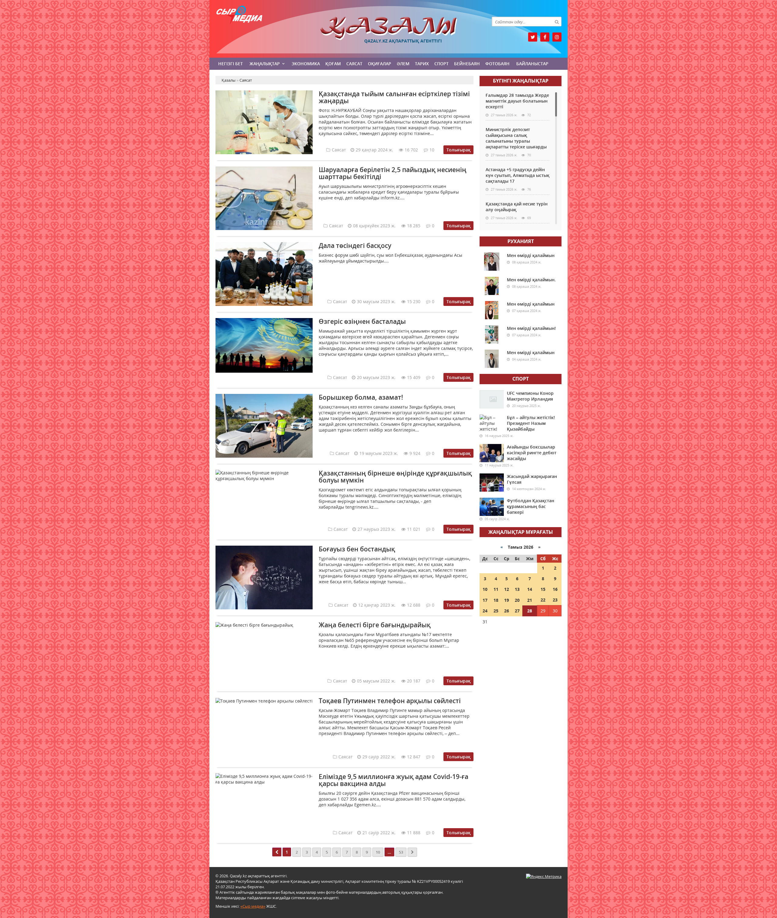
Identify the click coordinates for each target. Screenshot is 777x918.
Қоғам (333, 63)
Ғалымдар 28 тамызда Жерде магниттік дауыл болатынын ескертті (517, 101)
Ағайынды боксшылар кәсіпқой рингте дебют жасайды (531, 452)
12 (506, 589)
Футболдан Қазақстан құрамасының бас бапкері (530, 506)
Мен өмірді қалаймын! (531, 328)
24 (485, 611)
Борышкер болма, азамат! (361, 397)
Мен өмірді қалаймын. (531, 280)
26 (506, 611)
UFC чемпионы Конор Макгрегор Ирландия (530, 396)
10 (378, 852)
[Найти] (556, 21)
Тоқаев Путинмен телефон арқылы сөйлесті (390, 700)
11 (496, 589)
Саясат (354, 63)
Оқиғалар (379, 63)
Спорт (441, 63)
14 (529, 589)
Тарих (422, 63)
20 (517, 600)
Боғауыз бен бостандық (357, 549)
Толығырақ (458, 150)
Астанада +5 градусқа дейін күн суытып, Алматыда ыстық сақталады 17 (517, 175)
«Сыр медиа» (252, 906)
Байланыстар (532, 63)
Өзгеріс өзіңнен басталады (362, 321)
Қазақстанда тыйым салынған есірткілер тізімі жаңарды (394, 97)
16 (555, 589)
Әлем (403, 63)
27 (517, 611)
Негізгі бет (230, 63)
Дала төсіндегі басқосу (355, 245)
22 (543, 600)
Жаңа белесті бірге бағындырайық (375, 625)
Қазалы (388, 28)
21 (529, 600)
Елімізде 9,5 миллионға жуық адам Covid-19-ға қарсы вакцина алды (393, 780)
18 (496, 600)
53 (401, 852)
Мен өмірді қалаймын (531, 255)
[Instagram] (557, 37)
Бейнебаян (467, 63)
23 (555, 600)
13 (517, 589)
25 (496, 611)
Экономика (306, 63)
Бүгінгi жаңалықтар (520, 80)
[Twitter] (532, 37)
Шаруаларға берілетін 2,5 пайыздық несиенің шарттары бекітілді (393, 173)
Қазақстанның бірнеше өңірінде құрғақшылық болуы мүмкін (395, 476)
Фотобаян (497, 63)
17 (485, 600)
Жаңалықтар (264, 63)
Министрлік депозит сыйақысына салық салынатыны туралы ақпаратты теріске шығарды (516, 138)
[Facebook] (544, 37)
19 (506, 600)
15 (543, 589)
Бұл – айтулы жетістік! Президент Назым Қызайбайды (531, 423)
